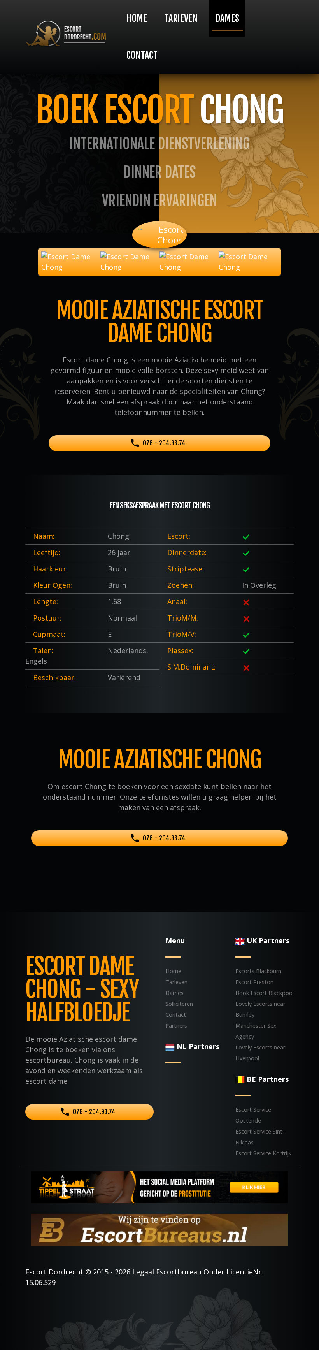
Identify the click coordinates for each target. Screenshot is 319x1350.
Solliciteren (179, 1003)
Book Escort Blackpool (264, 993)
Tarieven (181, 18)
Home (136, 18)
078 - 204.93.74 (164, 443)
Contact (142, 55)
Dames (227, 18)
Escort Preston (254, 982)
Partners (176, 1025)
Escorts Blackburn (258, 971)
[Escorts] (159, 1186)
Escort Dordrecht (54, 1271)
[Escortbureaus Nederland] (159, 1229)
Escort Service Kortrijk (263, 1153)
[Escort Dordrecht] (66, 34)
